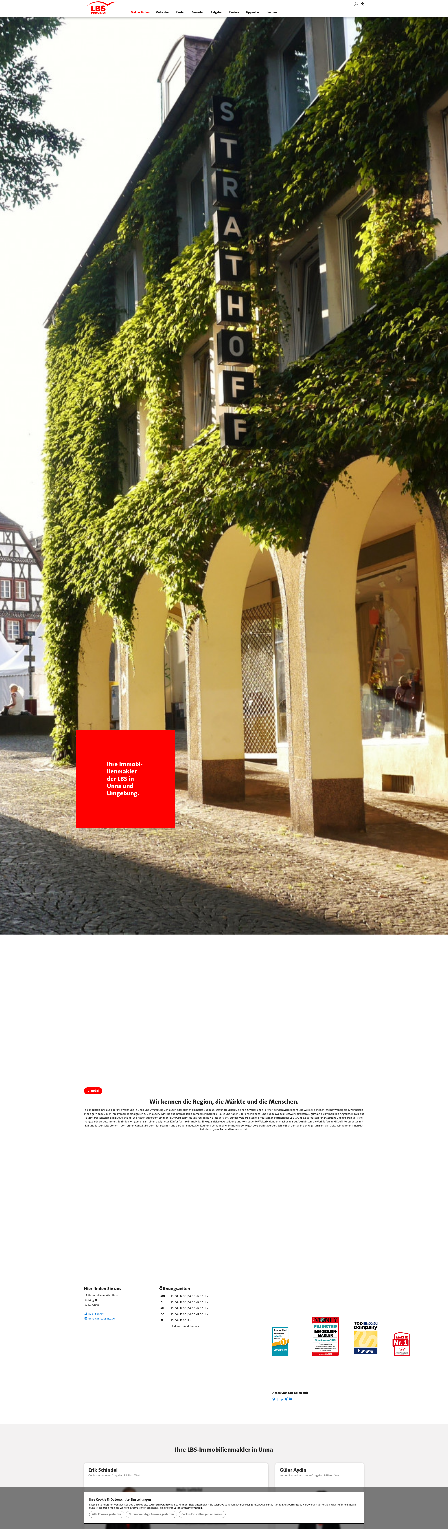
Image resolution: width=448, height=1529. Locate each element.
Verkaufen (163, 12)
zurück (95, 1091)
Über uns (271, 12)
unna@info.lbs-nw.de (101, 1318)
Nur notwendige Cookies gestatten (151, 1514)
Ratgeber (217, 12)
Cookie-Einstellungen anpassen (202, 1514)
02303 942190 (96, 1314)
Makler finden (140, 12)
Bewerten (198, 12)
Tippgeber (252, 12)
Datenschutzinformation (187, 1508)
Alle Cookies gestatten (106, 1514)
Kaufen (180, 12)
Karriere (234, 12)
